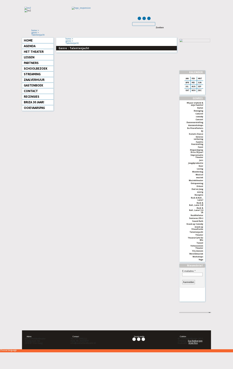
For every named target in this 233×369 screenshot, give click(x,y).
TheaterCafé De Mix (195, 239)
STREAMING (32, 74)
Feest (200, 147)
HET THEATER (34, 51)
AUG (193, 86)
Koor (201, 166)
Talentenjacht (38, 35)
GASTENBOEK (33, 85)
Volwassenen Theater (197, 247)
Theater (199, 235)
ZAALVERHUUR (34, 80)
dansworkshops (195, 125)
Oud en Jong (197, 189)
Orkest (199, 186)
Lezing (200, 169)
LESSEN (29, 57)
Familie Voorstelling (197, 143)
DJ (202, 131)
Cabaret (199, 114)
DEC (200, 90)
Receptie (199, 195)
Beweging (198, 111)
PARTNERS (31, 63)
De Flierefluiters (195, 128)
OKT (187, 90)
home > (35, 30)
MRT (200, 78)
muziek (199, 178)
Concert (199, 119)
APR (187, 83)
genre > (35, 32)
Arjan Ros (193, 343)
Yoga (201, 260)
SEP (199, 86)
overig (200, 192)
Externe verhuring (198, 138)
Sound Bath (197, 221)
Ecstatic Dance (196, 134)
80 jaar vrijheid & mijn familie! (195, 104)
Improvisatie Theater (197, 156)
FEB (193, 78)
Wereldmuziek (196, 254)
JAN (187, 78)
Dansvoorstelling (195, 122)
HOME (28, 40)
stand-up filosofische (197, 228)
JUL (187, 86)
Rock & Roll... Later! (197, 199)
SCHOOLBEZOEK (35, 68)
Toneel (199, 243)
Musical (199, 175)
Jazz (201, 160)
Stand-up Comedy (194, 224)
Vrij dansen (197, 251)
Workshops (198, 257)
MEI (193, 83)
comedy (199, 117)
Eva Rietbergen (195, 341)
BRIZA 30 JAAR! (34, 102)
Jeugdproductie (195, 163)
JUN (199, 83)
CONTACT (31, 91)
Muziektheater (196, 180)
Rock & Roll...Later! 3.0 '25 (196, 210)
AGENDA (29, 46)
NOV (194, 90)
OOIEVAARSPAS (34, 108)
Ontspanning (197, 183)
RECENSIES (31, 96)
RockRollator (197, 215)
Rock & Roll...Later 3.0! (196, 204)
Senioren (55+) (196, 218)
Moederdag (197, 172)
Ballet (200, 108)
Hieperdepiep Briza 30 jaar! (196, 151)
